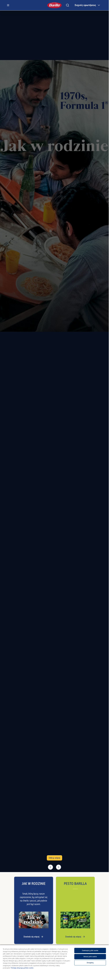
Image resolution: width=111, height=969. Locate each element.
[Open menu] (8, 5)
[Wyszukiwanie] (67, 5)
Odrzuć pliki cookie (90, 956)
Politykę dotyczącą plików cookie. (22, 968)
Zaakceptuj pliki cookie (90, 950)
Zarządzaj (90, 962)
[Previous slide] (50, 867)
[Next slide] (58, 867)
